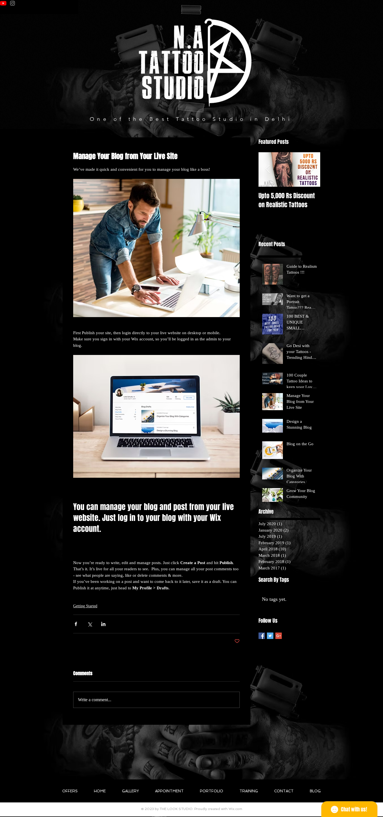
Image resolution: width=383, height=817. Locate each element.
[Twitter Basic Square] (270, 636)
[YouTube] (3, 3)
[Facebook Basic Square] (262, 636)
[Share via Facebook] (76, 624)
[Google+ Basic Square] (278, 636)
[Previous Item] (267, 169)
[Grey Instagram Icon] (12, 3)
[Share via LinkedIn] (103, 624)
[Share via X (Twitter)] (89, 624)
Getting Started (85, 606)
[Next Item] (311, 169)
